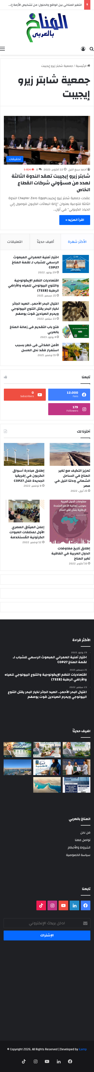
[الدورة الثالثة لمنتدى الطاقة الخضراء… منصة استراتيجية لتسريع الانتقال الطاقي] (76, 785)
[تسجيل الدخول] (83, 48)
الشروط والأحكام (79, 847)
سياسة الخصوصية (78, 855)
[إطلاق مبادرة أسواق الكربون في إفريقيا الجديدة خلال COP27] (24, 454)
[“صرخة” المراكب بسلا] (17, 767)
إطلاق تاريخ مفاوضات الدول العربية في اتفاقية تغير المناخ (70, 553)
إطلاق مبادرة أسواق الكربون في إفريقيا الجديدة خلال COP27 (28, 476)
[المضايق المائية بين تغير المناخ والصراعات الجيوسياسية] (47, 785)
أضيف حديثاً (45, 241)
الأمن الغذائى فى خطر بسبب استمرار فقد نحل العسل (37, 347)
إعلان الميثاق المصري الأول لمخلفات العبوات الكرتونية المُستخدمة (26, 532)
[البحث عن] (91, 48)
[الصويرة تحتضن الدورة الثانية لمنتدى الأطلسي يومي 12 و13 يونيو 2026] (47, 767)
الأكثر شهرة (77, 241)
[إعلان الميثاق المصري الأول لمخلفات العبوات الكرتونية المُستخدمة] (24, 511)
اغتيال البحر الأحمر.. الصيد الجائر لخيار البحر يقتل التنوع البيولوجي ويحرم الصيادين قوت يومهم (35, 309)
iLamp (83, 1049)
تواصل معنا (82, 840)
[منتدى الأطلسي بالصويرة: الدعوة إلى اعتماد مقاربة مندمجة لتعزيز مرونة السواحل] (76, 767)
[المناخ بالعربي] (47, 27)
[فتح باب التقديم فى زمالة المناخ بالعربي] (75, 331)
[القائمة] (2, 48)
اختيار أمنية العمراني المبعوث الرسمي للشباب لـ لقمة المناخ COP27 (35, 262)
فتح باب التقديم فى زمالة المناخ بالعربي (34, 329)
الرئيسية (81, 66)
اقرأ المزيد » (74, 220)
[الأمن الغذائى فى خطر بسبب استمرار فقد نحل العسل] (75, 352)
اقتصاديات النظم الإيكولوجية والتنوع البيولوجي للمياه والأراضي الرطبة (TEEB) (33, 285)
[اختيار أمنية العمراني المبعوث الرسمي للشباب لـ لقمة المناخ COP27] (75, 264)
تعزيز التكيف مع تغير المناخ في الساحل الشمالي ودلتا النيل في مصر (72, 478)
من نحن (85, 832)
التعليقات (15, 241)
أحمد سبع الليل (77, 169)
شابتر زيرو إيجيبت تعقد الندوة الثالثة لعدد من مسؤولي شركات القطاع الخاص (51, 183)
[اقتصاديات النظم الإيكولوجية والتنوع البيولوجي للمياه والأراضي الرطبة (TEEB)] (75, 287)
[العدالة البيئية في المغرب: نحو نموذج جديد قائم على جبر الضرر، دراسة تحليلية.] (47, 750)
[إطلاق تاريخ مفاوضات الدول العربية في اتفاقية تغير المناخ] (70, 522)
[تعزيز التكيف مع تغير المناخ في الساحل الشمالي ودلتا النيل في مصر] (70, 454)
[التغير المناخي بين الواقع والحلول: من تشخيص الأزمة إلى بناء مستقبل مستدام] (17, 750)
